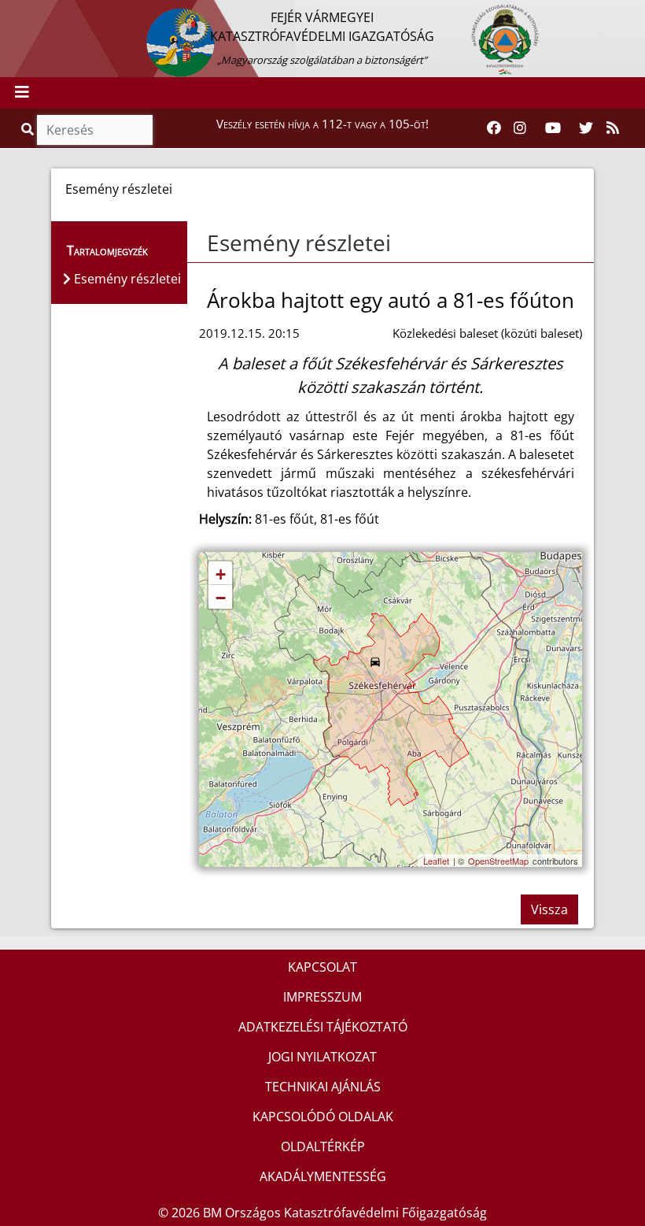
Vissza (549, 909)
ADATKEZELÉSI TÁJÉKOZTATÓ (322, 1026)
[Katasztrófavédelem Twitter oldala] (586, 128)
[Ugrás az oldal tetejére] (205, 243)
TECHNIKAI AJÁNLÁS (323, 1086)
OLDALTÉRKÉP (323, 1146)
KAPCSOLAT (322, 967)
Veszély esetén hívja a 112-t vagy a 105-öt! (322, 123)
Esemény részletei (299, 242)
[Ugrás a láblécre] (46, 13)
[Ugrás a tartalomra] (29, 13)
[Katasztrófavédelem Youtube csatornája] (553, 128)
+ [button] (221, 574)
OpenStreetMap (498, 860)
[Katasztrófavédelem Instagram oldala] (520, 128)
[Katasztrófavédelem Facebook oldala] (494, 128)
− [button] (221, 598)
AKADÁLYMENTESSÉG (323, 1176)
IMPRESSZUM (322, 997)
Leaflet (436, 860)
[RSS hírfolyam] (613, 128)
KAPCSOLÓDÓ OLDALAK (322, 1116)
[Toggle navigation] (22, 93)
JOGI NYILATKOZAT (322, 1056)
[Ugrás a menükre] (12, 13)
